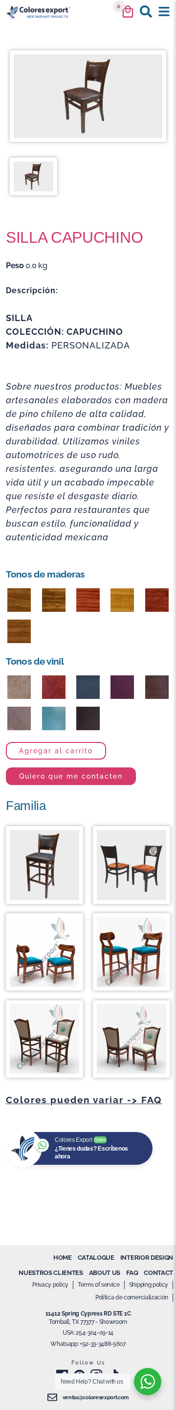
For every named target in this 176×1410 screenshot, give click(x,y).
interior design (146, 1257)
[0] (128, 11)
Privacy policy (50, 1284)
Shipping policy (148, 1284)
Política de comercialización (131, 1297)
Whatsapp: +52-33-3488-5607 (88, 1344)
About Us (104, 1272)
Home (62, 1257)
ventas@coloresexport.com (96, 1397)
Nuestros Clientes (51, 1272)
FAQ (132, 1272)
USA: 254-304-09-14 (88, 1332)
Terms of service (99, 1284)
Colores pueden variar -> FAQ (84, 1099)
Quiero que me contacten (71, 776)
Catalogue (96, 1257)
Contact (158, 1272)
